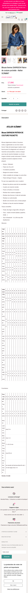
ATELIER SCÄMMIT (7, 77)
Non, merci (13, 585)
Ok (13, 581)
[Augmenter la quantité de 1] (17, 98)
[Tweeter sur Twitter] (22, 110)
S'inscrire (6, 556)
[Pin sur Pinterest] (19, 110)
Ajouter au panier (14, 104)
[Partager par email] (25, 110)
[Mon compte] (22, 19)
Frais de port (19, 85)
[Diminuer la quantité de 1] (9, 98)
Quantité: (4, 98)
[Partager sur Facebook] (16, 110)
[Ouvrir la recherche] (19, 19)
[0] (25, 20)
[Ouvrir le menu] (2, 17)
